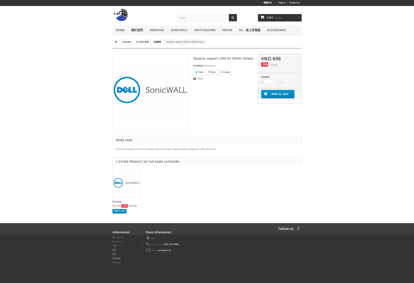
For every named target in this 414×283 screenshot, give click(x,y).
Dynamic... (118, 201)
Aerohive (157, 30)
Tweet (200, 72)
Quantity (265, 77)
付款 (114, 246)
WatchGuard (205, 30)
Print (200, 78)
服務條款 (116, 258)
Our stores (117, 237)
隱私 (114, 254)
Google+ (226, 72)
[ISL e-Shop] (142, 14)
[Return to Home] (116, 42)
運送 (114, 250)
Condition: (198, 65)
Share (212, 72)
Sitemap (116, 262)
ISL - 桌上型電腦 (249, 30)
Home (120, 30)
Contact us (294, 2)
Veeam (227, 30)
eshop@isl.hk (164, 250)
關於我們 (137, 30)
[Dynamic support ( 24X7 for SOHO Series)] (126, 183)
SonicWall (179, 30)
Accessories (276, 30)
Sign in (282, 2)
